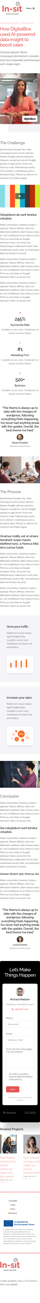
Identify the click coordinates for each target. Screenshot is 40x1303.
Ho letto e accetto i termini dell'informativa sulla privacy (20, 1077)
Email (9, 1033)
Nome (10, 1018)
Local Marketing (26, 23)
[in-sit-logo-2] (12, 2)
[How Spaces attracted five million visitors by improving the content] (8, 1144)
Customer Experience (9, 23)
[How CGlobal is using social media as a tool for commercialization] (31, 1144)
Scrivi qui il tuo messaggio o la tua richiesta (19, 1050)
